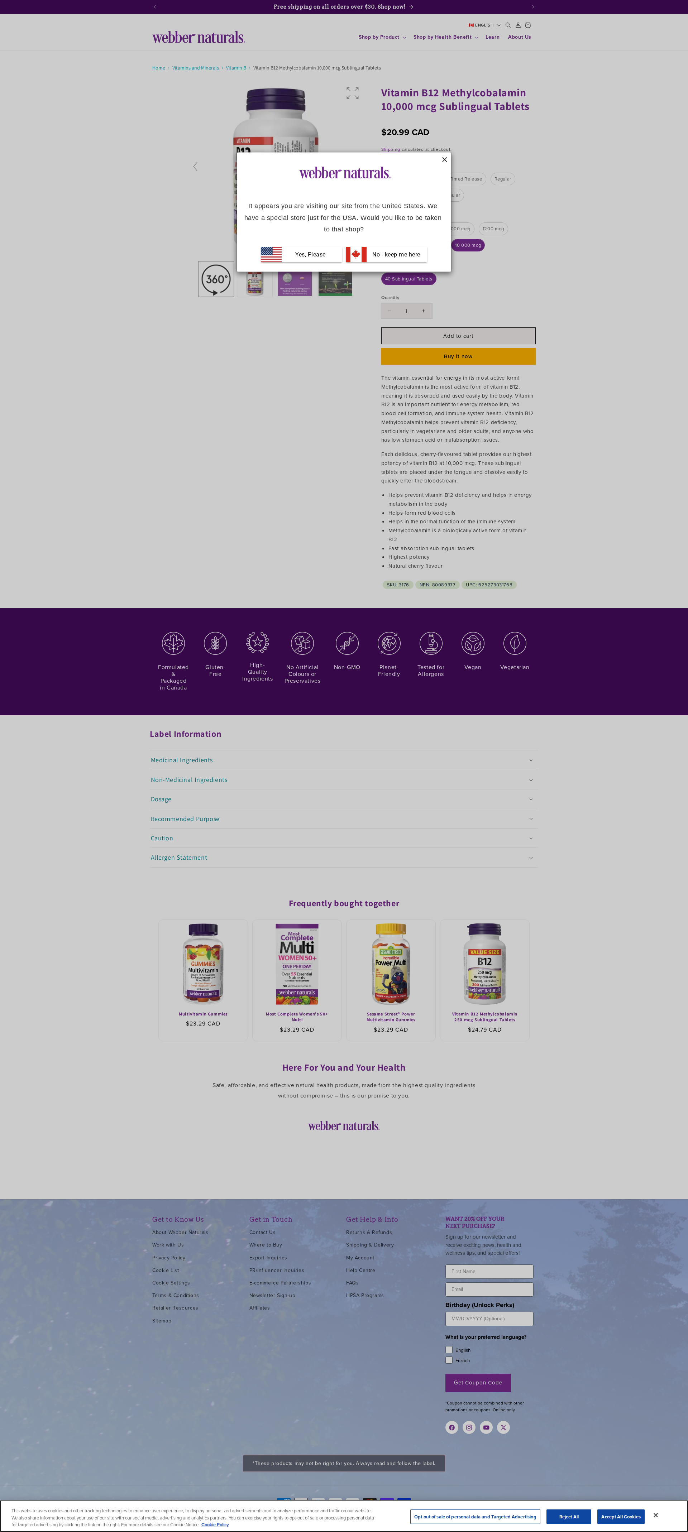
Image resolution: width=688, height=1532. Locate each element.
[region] (344, 1516)
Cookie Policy (215, 1524)
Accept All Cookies (620, 1516)
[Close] (656, 1515)
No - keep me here (395, 254)
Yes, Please (310, 254)
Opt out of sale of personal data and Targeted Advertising (475, 1516)
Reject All (569, 1516)
